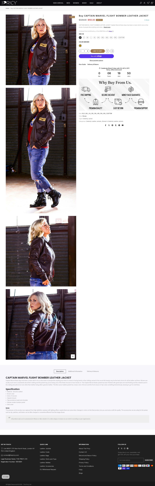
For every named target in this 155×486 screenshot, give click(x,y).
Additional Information (75, 371)
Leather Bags (44, 455)
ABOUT (99, 3)
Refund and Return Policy (87, 455)
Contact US (83, 452)
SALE (91, 3)
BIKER (84, 3)
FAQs (80, 470)
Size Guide (82, 64)
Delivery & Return (93, 64)
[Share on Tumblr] (116, 125)
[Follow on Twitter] (121, 448)
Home (7, 8)
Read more (107, 27)
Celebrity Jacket (87, 118)
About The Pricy (84, 448)
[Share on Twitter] (109, 125)
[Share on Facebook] (105, 125)
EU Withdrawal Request (48, 469)
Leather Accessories (47, 466)
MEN (68, 3)
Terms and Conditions (86, 466)
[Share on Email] (122, 125)
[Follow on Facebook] (118, 448)
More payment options (96, 60)
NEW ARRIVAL (58, 3)
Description (60, 371)
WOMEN (76, 3)
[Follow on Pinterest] (127, 448)
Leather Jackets (45, 448)
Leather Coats (44, 452)
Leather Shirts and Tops (48, 459)
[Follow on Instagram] (124, 448)
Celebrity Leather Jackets (93, 121)
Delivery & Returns (93, 371)
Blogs (81, 473)
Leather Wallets (45, 462)
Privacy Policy (84, 462)
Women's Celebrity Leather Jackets (112, 121)
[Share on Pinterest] (112, 125)
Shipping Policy (84, 459)
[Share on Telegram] (119, 125)
